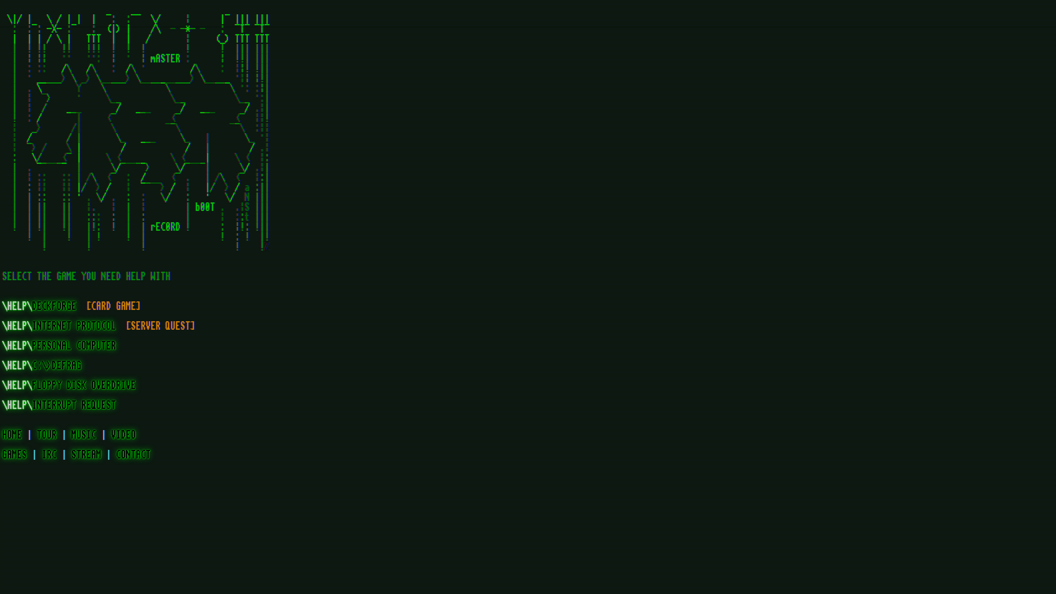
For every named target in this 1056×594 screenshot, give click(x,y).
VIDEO (123, 435)
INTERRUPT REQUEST (59, 405)
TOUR (47, 435)
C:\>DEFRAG (41, 366)
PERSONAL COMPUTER (59, 346)
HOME (12, 435)
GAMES (14, 455)
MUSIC (84, 435)
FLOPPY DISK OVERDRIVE (69, 386)
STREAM (86, 455)
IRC (49, 455)
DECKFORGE (39, 306)
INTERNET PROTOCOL (61, 326)
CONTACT (133, 455)
